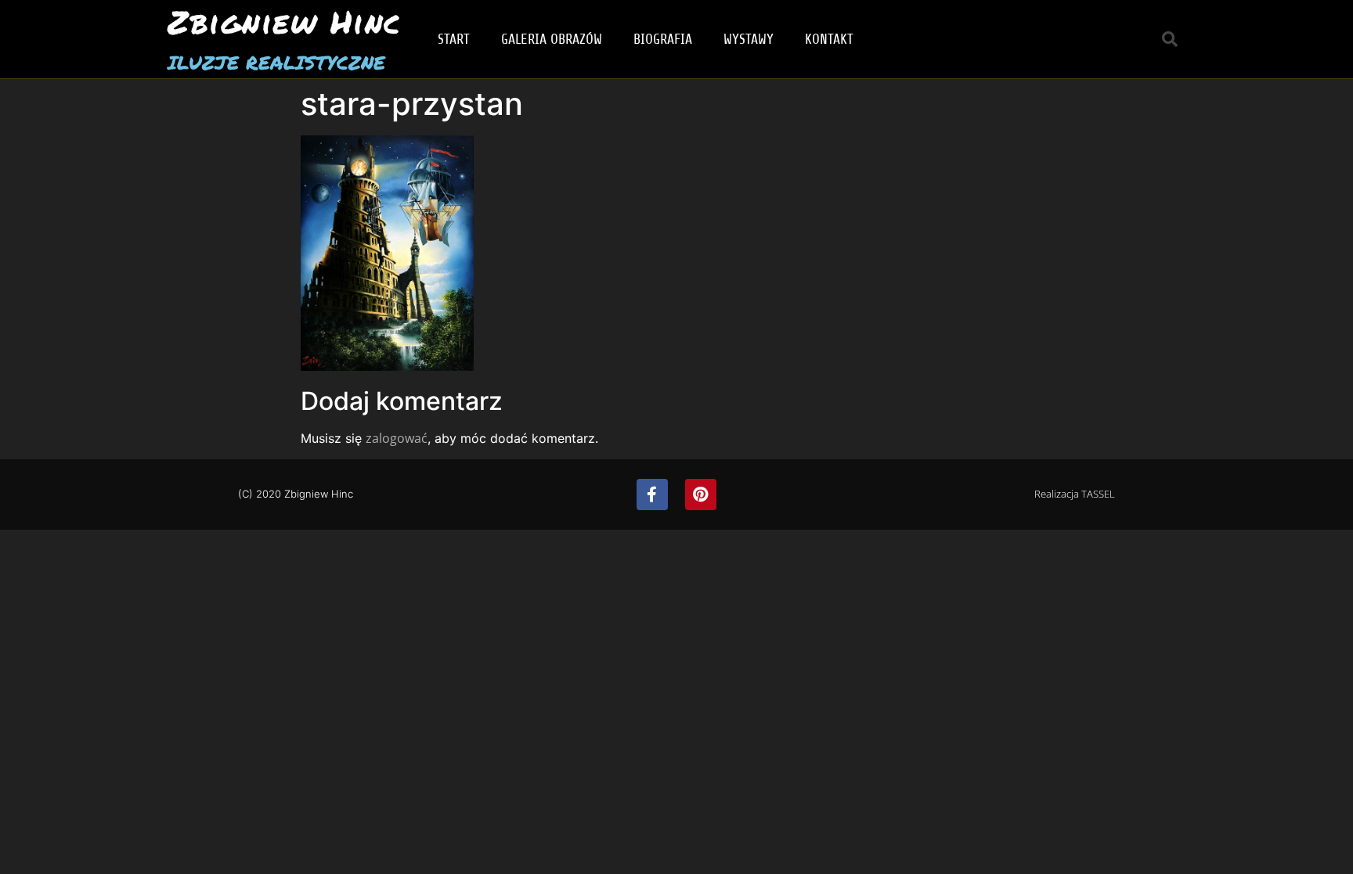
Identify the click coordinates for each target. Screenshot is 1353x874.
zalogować (397, 438)
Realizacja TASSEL (1074, 494)
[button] (1169, 39)
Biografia (662, 39)
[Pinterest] (700, 494)
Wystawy (748, 39)
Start (454, 39)
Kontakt (829, 39)
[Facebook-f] (652, 494)
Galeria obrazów (551, 39)
